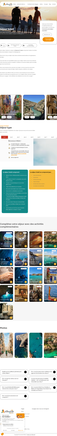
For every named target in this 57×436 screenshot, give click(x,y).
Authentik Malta (20, 4)
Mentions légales (39, 434)
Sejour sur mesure (25, 416)
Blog (50, 4)
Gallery (41, 4)
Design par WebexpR (31, 434)
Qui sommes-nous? (25, 414)
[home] (7, 4)
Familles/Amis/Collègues (32, 4)
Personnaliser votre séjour (48, 39)
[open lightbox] (6, 345)
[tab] (4, 137)
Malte (14, 4)
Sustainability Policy (25, 429)
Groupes (46, 4)
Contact (54, 4)
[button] (21, 4)
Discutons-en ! (47, 34)
